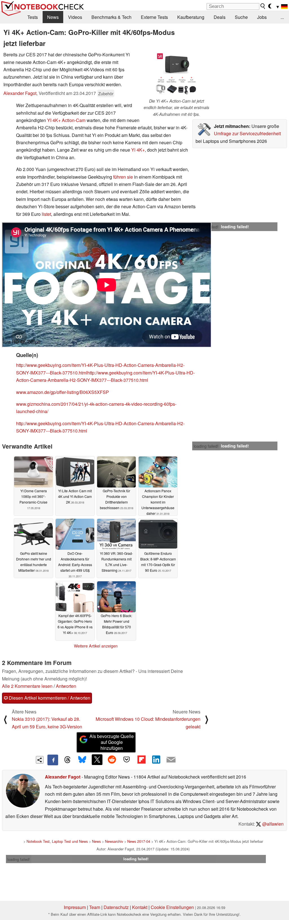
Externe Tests (154, 17)
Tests (32, 17)
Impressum (75, 907)
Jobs (262, 17)
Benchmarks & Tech (111, 17)
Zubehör (105, 93)
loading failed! (206, 227)
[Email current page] (171, 760)
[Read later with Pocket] (126, 759)
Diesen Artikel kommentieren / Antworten (49, 698)
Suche (241, 17)
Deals (219, 17)
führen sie (123, 177)
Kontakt (139, 907)
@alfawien (272, 824)
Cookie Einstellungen (172, 907)
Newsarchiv (114, 841)
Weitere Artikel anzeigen (96, 646)
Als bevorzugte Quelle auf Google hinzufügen (111, 742)
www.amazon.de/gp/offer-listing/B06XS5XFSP (62, 392)
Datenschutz (116, 907)
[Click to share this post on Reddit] (111, 759)
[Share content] (39, 760)
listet (46, 214)
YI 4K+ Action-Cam (66, 120)
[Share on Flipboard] (141, 759)
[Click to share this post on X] (97, 759)
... (282, 17)
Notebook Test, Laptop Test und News (57, 841)
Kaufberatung (190, 17)
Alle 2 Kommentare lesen (27, 686)
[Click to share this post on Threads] (67, 760)
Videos (75, 17)
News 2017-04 (138, 841)
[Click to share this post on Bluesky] (82, 760)
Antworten (66, 686)
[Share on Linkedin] (156, 759)
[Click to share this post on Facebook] (52, 760)
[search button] (263, 6)
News (53, 17)
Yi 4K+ (138, 150)
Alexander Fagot (19, 93)
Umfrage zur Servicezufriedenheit (247, 133)
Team (94, 907)
